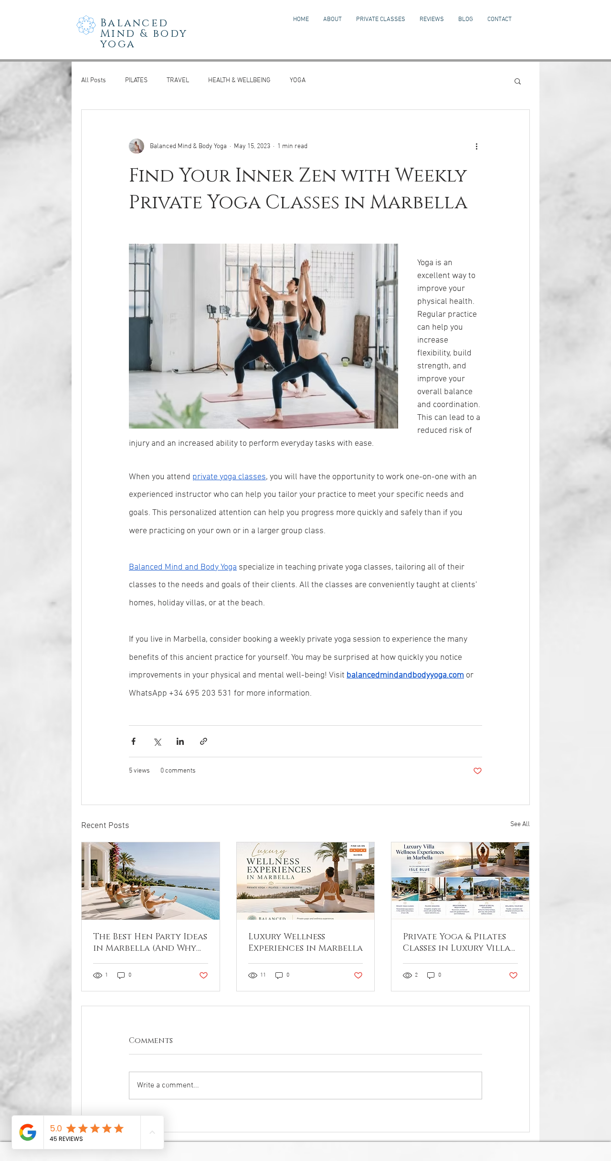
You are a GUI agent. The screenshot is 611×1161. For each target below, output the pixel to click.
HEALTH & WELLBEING (239, 80)
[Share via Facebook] (133, 741)
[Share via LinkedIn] (180, 741)
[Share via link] (203, 741)
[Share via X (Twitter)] (156, 741)
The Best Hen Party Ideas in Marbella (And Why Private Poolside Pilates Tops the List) (150, 942)
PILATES (136, 80)
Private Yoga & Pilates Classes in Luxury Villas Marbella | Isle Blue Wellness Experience (458, 942)
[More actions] (476, 146)
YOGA (298, 80)
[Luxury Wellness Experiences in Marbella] (306, 881)
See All (520, 824)
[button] (517, 81)
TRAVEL (178, 80)
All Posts (93, 80)
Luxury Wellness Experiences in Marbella (305, 942)
